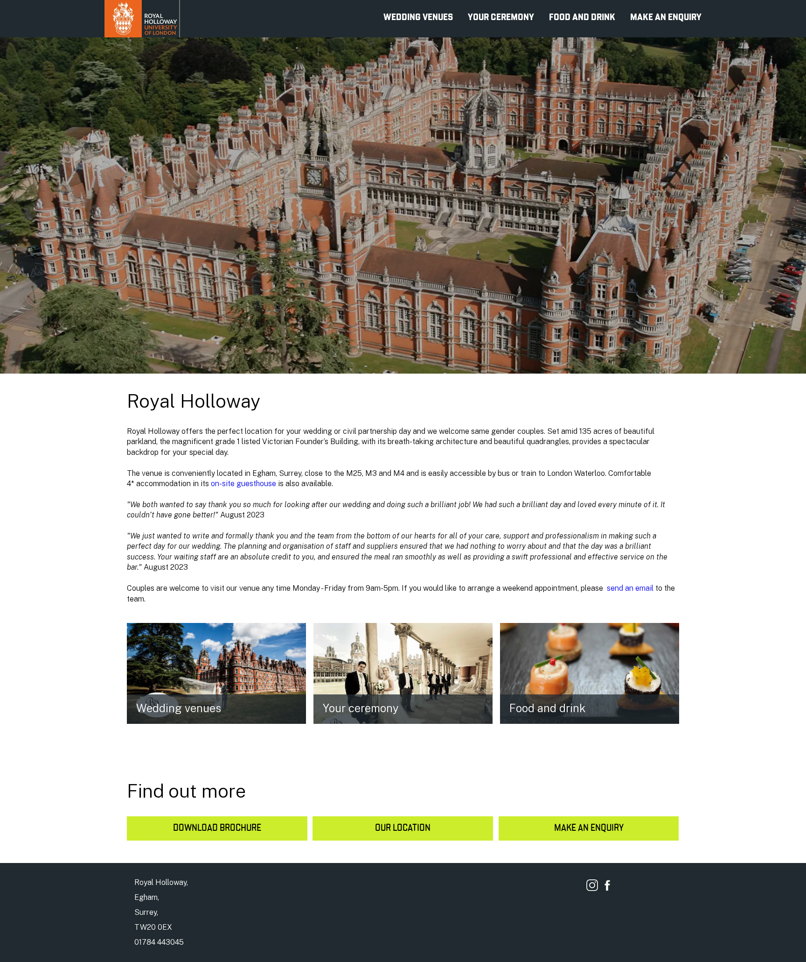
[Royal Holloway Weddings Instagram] (592, 885)
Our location (403, 828)
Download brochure (217, 828)
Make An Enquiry (666, 17)
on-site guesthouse (243, 483)
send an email (631, 588)
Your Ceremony (501, 17)
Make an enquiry (589, 828)
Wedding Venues (418, 17)
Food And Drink (582, 17)
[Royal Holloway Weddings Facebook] (607, 886)
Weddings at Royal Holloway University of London (142, 18)
